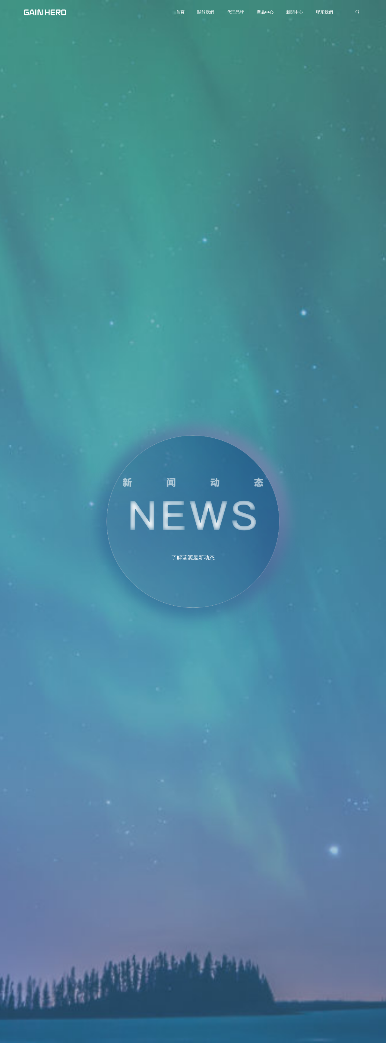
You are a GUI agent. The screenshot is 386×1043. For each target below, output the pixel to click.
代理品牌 (235, 12)
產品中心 (265, 12)
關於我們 (205, 12)
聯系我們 (324, 12)
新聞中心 (294, 12)
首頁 (180, 12)
